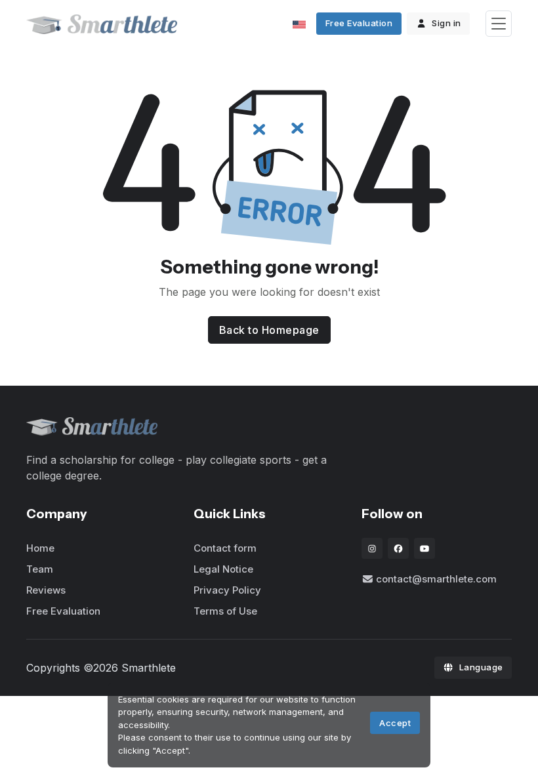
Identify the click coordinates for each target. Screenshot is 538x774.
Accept (395, 723)
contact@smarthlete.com (436, 579)
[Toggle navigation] (499, 23)
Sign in (446, 23)
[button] (302, 23)
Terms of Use (225, 611)
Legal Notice (223, 569)
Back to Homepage (269, 329)
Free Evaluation (359, 23)
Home (40, 548)
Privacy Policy (227, 590)
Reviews (46, 590)
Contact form (225, 548)
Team (39, 569)
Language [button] (481, 667)
